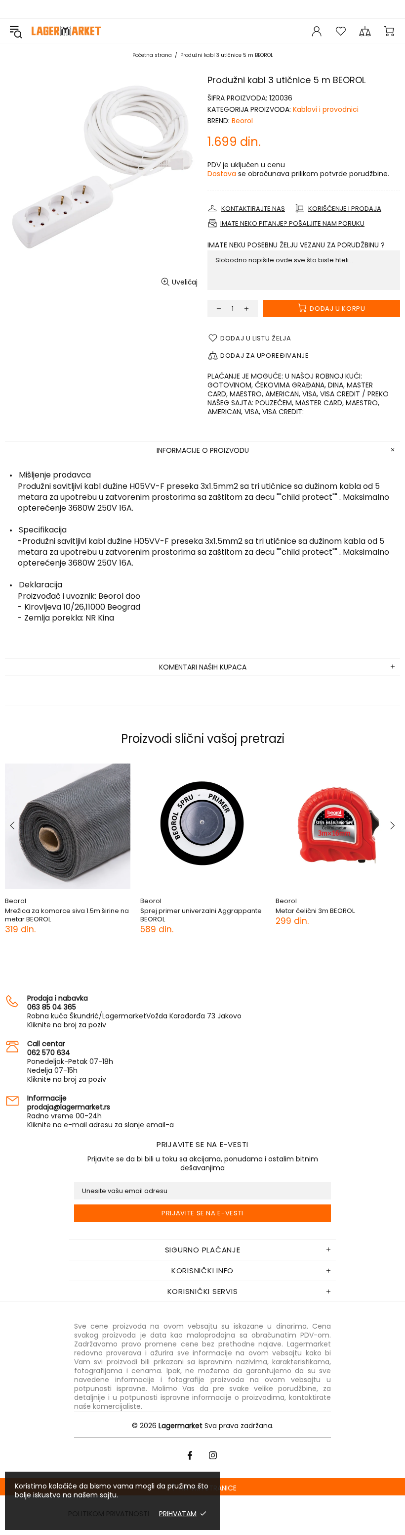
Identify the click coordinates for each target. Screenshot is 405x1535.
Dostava (221, 173)
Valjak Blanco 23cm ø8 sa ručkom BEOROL (289, 915)
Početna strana (152, 55)
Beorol (242, 120)
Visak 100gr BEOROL (130, 911)
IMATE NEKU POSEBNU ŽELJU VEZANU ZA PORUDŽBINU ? (296, 244)
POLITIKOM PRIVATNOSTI (108, 1513)
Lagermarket (66, 31)
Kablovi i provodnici (326, 109)
